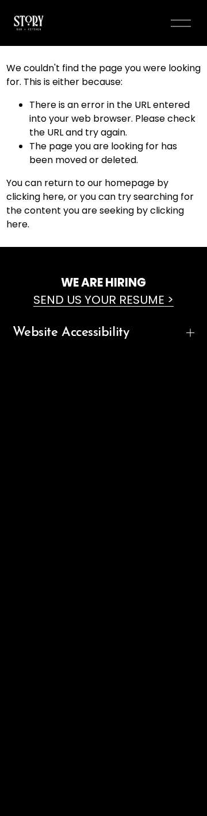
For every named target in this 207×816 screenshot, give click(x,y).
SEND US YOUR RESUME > (103, 300)
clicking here (35, 196)
